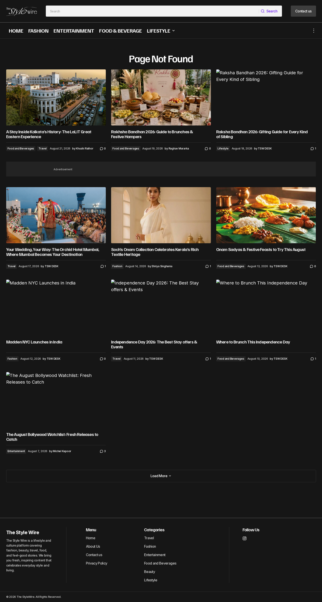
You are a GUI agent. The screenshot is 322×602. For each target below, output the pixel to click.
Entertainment (16, 451)
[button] (314, 30)
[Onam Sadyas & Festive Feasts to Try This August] (266, 215)
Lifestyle (223, 148)
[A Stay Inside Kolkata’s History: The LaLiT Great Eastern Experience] (56, 97)
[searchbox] (152, 11)
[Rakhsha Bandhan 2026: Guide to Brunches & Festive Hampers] (161, 97)
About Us (93, 546)
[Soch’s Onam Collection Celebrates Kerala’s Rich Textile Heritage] (161, 215)
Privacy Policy (96, 563)
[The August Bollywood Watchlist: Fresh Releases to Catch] (56, 400)
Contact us (94, 555)
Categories (154, 529)
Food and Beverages (21, 148)
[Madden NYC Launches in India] (56, 308)
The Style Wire (22, 532)
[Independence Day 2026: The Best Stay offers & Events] (161, 308)
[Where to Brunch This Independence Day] (266, 308)
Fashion (117, 266)
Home (90, 538)
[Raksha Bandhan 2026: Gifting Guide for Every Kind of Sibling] (266, 97)
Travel (43, 148)
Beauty (149, 571)
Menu (91, 529)
